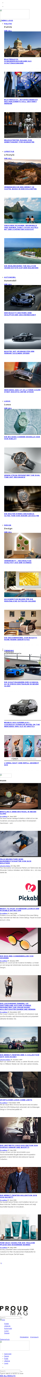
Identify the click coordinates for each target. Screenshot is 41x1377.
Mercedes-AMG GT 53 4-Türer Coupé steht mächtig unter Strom (22, 391)
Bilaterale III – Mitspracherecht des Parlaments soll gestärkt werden (21, 101)
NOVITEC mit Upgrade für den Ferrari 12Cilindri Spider (19, 352)
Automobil (10, 277)
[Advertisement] (20, 1285)
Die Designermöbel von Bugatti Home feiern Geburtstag (20, 639)
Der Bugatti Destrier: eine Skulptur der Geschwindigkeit (20, 314)
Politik (8, 24)
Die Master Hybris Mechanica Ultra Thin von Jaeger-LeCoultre (21, 515)
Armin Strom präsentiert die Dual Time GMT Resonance (22, 476)
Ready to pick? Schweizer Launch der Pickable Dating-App (19, 909)
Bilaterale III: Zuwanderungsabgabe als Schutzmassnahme (18, 61)
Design (7, 525)
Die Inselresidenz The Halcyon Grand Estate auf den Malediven (21, 267)
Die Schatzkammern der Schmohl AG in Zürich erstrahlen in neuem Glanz (21, 684)
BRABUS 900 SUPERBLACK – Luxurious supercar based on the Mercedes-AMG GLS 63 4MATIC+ (22, 724)
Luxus (7, 401)
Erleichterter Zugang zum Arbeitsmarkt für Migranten (19, 141)
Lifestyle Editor (5, 866)
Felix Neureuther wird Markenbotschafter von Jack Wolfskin (15, 861)
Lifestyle (9, 151)
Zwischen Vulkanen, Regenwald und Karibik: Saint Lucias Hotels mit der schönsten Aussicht (21, 227)
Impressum (34, 1337)
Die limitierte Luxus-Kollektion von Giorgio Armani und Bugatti (19, 1146)
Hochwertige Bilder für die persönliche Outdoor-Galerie (20, 600)
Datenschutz (5, 1339)
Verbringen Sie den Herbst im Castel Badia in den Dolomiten (20, 188)
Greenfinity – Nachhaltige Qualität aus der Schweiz (18, 562)
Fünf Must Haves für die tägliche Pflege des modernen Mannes (17, 1244)
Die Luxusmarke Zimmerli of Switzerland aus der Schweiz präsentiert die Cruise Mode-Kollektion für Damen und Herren (17, 1006)
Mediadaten (24, 1337)
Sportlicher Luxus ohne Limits (16, 1100)
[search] (21, 1371)
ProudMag (3, 816)
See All (8, 31)
